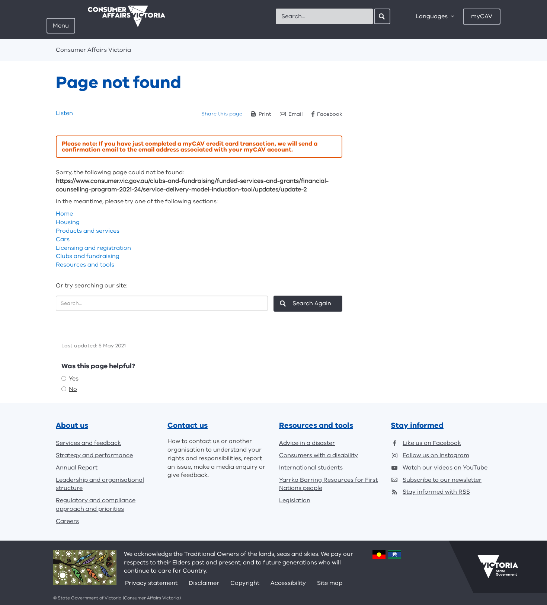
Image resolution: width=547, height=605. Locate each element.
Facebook (329, 114)
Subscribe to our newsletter (442, 480)
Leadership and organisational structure (100, 484)
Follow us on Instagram (436, 455)
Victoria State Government (497, 567)
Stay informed (417, 425)
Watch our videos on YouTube (445, 468)
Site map (329, 583)
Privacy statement (151, 583)
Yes (74, 379)
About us (72, 425)
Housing (68, 222)
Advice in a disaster (307, 443)
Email (295, 114)
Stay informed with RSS (436, 492)
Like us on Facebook (432, 443)
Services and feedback (88, 443)
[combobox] (324, 16)
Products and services (87, 231)
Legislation (294, 500)
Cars (63, 239)
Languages (432, 16)
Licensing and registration (93, 248)
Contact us (187, 425)
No (73, 389)
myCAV (481, 16)
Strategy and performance (94, 455)
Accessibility (288, 583)
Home (64, 214)
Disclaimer (204, 583)
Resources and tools (85, 265)
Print (265, 114)
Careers (67, 521)
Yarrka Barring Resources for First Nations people (328, 484)
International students (311, 468)
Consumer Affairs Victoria (93, 50)
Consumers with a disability (318, 455)
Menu (61, 26)
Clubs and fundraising (87, 256)
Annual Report (76, 468)
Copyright (244, 583)
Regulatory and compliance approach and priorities (95, 504)
